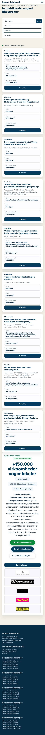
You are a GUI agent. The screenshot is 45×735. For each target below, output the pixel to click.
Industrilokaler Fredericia (10, 708)
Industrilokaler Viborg (9, 706)
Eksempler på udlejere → (22, 556)
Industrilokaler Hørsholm (10, 694)
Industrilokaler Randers (10, 676)
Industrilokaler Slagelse (10, 721)
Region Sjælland (21, 5)
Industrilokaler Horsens (10, 679)
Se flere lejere (22, 565)
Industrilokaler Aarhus (9, 663)
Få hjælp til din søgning (22, 542)
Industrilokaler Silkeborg (10, 693)
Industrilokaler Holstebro (10, 711)
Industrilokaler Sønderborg (11, 726)
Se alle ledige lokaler (22, 549)
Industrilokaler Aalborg (10, 666)
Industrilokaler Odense (10, 665)
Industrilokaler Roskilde (10, 683)
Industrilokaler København (11, 661)
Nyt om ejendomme (9, 651)
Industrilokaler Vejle (9, 681)
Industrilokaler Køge (9, 709)
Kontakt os (6, 653)
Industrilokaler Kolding (10, 678)
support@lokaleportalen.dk (11, 640)
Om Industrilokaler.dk (9, 650)
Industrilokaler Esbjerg (10, 668)
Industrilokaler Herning (10, 691)
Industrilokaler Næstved (10, 698)
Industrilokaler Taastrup (10, 713)
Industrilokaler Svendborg (11, 728)
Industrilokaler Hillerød (10, 723)
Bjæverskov (34, 5)
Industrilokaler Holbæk (10, 724)
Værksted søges (8, 5)
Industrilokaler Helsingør (10, 696)
